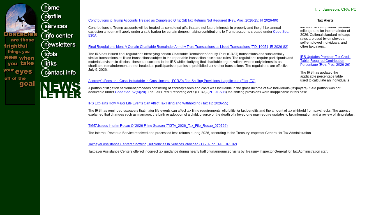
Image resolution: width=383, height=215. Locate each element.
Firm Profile (64, 16)
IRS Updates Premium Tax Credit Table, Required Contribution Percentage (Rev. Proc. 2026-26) (325, 60)
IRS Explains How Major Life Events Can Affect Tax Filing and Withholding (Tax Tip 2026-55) (158, 103)
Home (64, 7)
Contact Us (64, 71)
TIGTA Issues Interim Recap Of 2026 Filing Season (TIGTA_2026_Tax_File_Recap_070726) (158, 126)
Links (64, 62)
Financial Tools (64, 53)
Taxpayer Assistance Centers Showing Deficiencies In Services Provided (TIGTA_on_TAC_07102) (162, 144)
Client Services (64, 25)
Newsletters (64, 44)
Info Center (64, 35)
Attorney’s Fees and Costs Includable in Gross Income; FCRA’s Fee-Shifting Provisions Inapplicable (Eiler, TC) (171, 81)
